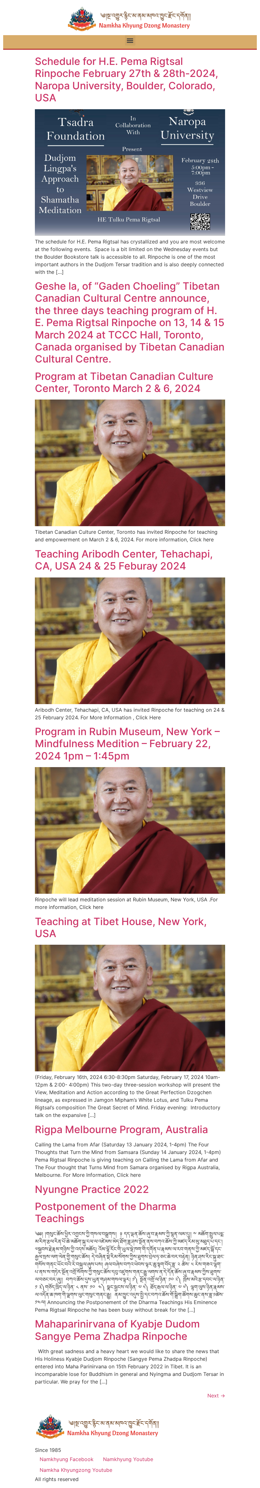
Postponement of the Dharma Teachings (105, 1212)
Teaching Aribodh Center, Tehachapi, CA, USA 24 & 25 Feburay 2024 (124, 560)
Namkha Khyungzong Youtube (76, 1470)
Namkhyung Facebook (67, 1459)
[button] (130, 40)
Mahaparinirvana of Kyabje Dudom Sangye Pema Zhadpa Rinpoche (117, 1330)
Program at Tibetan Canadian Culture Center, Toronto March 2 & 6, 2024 (124, 382)
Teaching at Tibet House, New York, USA (121, 927)
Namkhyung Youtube (128, 1459)
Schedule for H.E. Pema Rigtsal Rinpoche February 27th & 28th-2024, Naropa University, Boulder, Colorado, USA (126, 79)
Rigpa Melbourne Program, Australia (121, 1129)
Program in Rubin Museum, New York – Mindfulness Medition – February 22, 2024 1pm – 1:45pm (127, 743)
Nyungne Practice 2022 (92, 1189)
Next (216, 1395)
